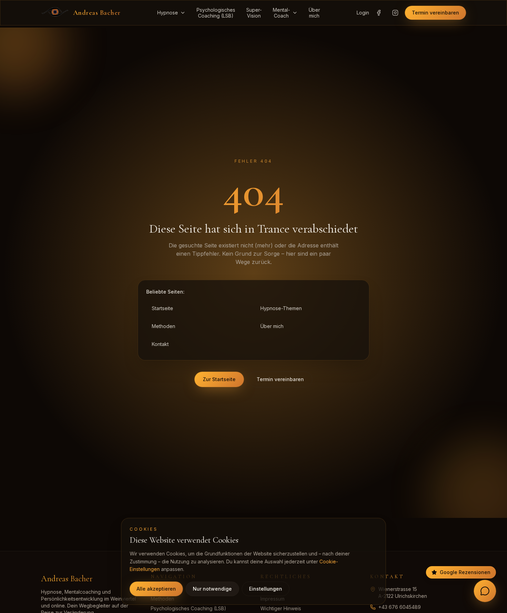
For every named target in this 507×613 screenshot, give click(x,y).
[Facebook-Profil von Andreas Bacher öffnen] (379, 13)
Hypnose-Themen (281, 308)
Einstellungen (265, 589)
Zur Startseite (219, 379)
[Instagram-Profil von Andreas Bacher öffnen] (395, 13)
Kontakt (160, 344)
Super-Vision (254, 13)
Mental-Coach (281, 13)
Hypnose (167, 13)
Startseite (162, 308)
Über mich (272, 326)
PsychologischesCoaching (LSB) (216, 13)
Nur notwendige (212, 589)
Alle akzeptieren (156, 589)
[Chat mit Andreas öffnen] (485, 591)
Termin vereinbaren (435, 13)
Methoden (163, 326)
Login (363, 13)
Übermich (314, 13)
